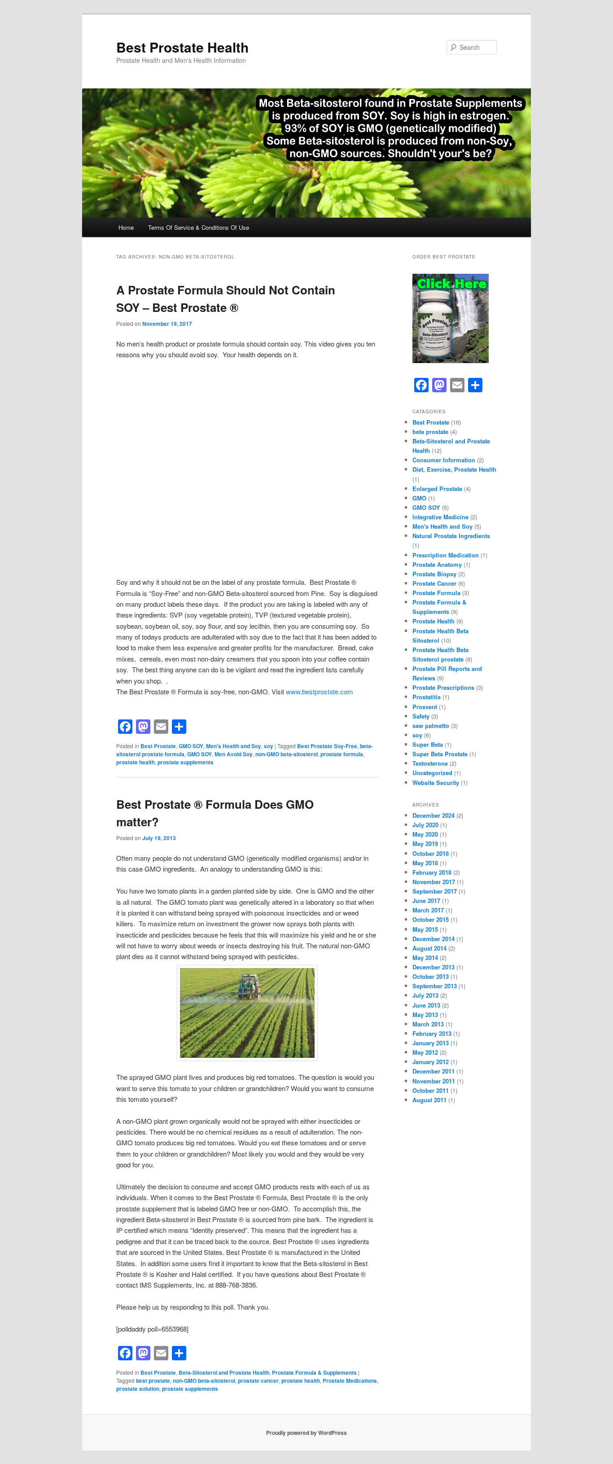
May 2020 (425, 834)
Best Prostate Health (182, 47)
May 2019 (425, 843)
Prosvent (424, 706)
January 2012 (430, 1061)
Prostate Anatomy (437, 564)
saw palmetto (430, 725)
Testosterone (430, 763)
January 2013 (430, 1043)
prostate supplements (186, 762)
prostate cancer (258, 1380)
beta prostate (430, 431)
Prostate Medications (350, 1380)
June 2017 (426, 900)
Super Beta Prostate (440, 754)
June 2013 (426, 1005)
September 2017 (434, 891)
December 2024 (433, 815)
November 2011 (433, 1081)
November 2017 (433, 881)
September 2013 (434, 986)
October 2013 (430, 976)
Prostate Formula (436, 592)
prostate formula (341, 754)
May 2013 (425, 1014)
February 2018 (431, 872)
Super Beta (427, 744)
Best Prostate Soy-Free (327, 746)
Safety (420, 716)
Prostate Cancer (434, 583)
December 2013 (433, 967)
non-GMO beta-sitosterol (286, 754)
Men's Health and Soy (233, 746)
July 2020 (425, 824)
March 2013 (428, 1024)
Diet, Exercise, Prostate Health (454, 469)
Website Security (435, 782)
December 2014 (433, 938)
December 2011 (433, 1071)
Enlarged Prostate (437, 488)
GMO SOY (191, 746)
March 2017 (428, 910)
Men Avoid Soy (234, 754)
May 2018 (425, 863)
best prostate (153, 1380)
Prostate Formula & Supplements (314, 1372)
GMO (419, 498)
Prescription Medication (445, 555)
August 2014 (429, 948)
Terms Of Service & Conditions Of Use (198, 227)
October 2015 (430, 919)
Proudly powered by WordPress (306, 1433)
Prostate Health (433, 621)
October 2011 (430, 1090)
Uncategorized (432, 772)
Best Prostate (158, 746)
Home (126, 227)
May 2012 (425, 1052)
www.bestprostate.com (319, 691)
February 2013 (431, 1033)
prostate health (135, 762)
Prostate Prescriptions (443, 687)
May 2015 (425, 929)
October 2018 (430, 853)
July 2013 (425, 995)
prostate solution (137, 1389)
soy (268, 746)
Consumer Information (443, 460)
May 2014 (425, 957)
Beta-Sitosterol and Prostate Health (224, 1372)
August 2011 (429, 1100)
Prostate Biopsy (434, 574)
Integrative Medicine (440, 517)
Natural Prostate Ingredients (451, 535)
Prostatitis (426, 697)
